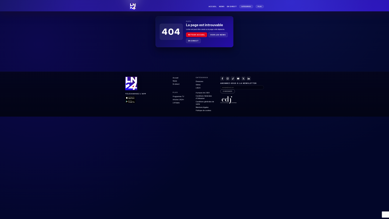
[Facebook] (222, 79)
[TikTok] (233, 79)
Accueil (175, 78)
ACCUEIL (213, 6)
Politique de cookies (203, 110)
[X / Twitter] (243, 79)
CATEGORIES (246, 6)
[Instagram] (228, 79)
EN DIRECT (232, 6)
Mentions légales (202, 107)
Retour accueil (196, 35)
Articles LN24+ (178, 100)
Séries (198, 85)
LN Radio (176, 103)
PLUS (260, 6)
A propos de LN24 (203, 93)
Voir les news (218, 35)
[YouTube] (238, 79)
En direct (193, 41)
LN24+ (198, 88)
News (175, 81)
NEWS (221, 6)
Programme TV (178, 96)
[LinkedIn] (249, 79)
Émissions (199, 81)
